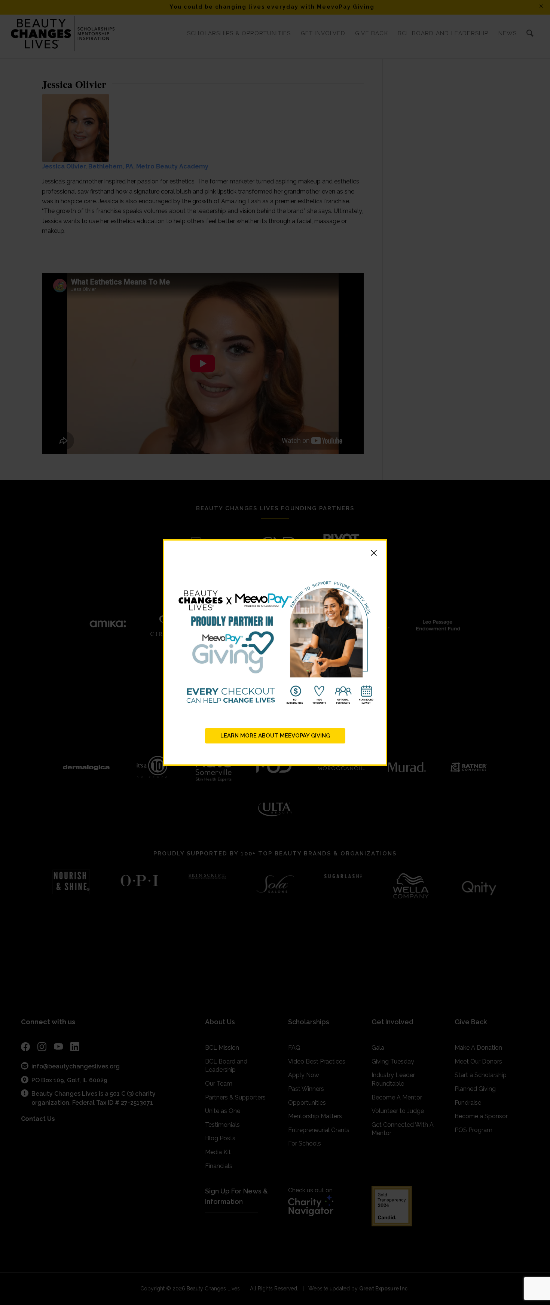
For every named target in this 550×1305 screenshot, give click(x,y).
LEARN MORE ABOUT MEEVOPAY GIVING (275, 735)
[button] (275, 554)
